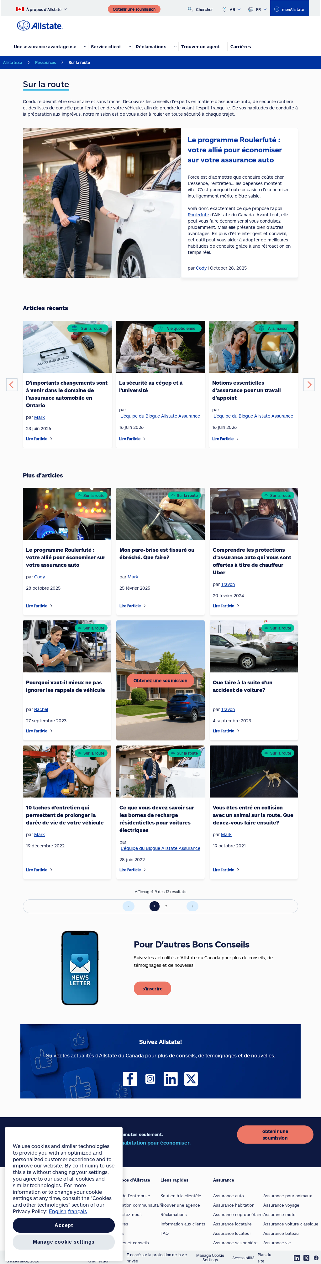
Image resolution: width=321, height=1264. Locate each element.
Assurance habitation (234, 1205)
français (77, 1211)
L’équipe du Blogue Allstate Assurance (160, 416)
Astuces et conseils (129, 1242)
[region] (64, 1194)
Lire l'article (36, 438)
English (57, 1211)
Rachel (41, 709)
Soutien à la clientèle (180, 1195)
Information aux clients (182, 1223)
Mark (39, 417)
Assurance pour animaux (287, 1195)
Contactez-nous (126, 1214)
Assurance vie (277, 1242)
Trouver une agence (180, 1205)
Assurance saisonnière (235, 1242)
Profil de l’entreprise (130, 1195)
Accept (64, 1225)
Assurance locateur (232, 1233)
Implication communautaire (137, 1205)
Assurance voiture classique (290, 1223)
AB (232, 9)
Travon (228, 584)
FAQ (164, 1233)
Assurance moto (279, 1214)
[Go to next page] (192, 906)
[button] (12, 384)
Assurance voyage (281, 1205)
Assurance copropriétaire (238, 1214)
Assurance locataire (232, 1223)
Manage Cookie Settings (210, 1257)
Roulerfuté (198, 214)
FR (258, 9)
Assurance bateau (281, 1233)
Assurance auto (228, 1195)
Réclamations (173, 1214)
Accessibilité (243, 1258)
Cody (39, 576)
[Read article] (51, 438)
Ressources (45, 62)
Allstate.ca (12, 62)
